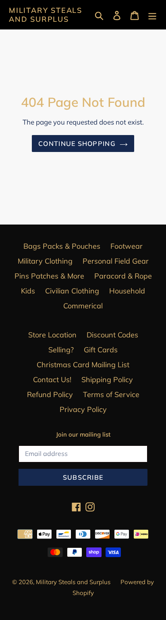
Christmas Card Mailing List (83, 364)
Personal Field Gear (116, 261)
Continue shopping (77, 143)
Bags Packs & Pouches (61, 246)
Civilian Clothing (72, 290)
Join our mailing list (83, 434)
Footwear (126, 246)
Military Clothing (45, 261)
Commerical (83, 305)
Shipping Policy (107, 379)
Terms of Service (111, 394)
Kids (28, 290)
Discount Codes (112, 334)
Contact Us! (52, 379)
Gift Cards (101, 349)
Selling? (61, 349)
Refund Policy (50, 394)
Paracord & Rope (123, 276)
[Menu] (152, 14)
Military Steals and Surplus (45, 14)
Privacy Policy (83, 409)
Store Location (52, 334)
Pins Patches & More (49, 276)
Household (127, 290)
